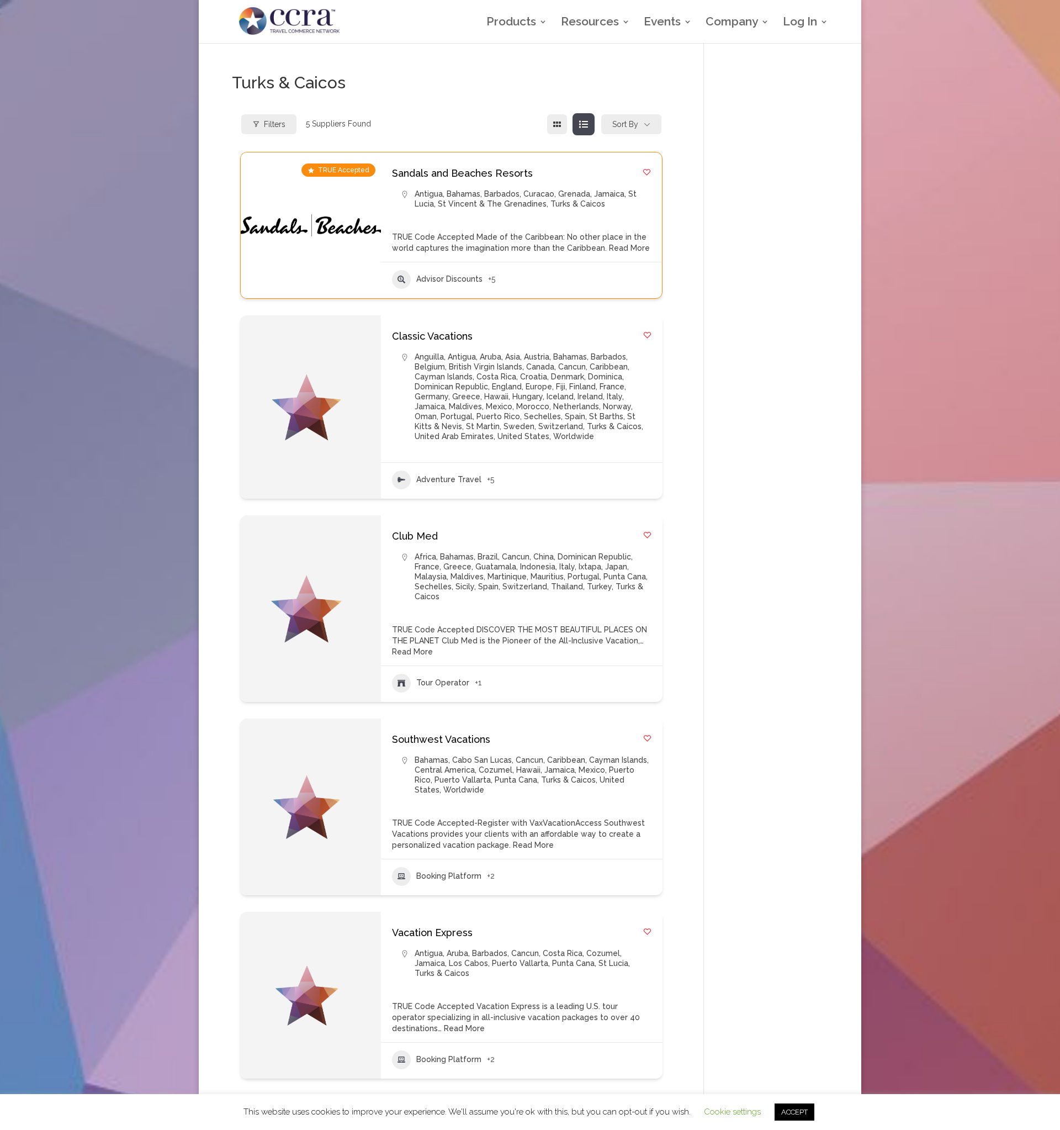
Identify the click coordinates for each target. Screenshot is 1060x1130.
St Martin (483, 426)
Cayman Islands (444, 376)
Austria (536, 356)
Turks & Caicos (577, 203)
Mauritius (547, 576)
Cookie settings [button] (732, 1112)
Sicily (464, 586)
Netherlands (576, 406)
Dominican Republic (451, 386)
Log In (800, 23)
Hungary (527, 396)
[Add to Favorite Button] (647, 172)
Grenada (574, 193)
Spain (575, 416)
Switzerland (560, 426)
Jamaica (609, 193)
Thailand (567, 586)
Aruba (490, 356)
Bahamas (463, 193)
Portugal (457, 416)
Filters (274, 124)
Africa (425, 556)
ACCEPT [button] (794, 1112)
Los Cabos (468, 963)
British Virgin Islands (485, 366)
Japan (616, 566)
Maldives (465, 406)
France (612, 386)
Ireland (590, 396)
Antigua (429, 193)
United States (523, 436)
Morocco (532, 406)
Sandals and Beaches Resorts (462, 173)
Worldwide (573, 436)
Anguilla (429, 356)
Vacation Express (432, 932)
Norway (617, 406)
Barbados (502, 193)
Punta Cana (624, 576)
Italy (614, 396)
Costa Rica (496, 376)
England (507, 386)
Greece (466, 396)
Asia (512, 356)
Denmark (567, 376)
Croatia (533, 376)
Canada (540, 366)
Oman (426, 416)
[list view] (584, 124)
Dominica (605, 376)
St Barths (606, 416)
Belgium (430, 366)
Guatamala (495, 566)
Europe (539, 386)
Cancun (572, 366)
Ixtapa (590, 566)
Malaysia (431, 576)
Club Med (415, 536)
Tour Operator (442, 682)
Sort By (625, 124)
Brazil (488, 556)
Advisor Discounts (449, 278)
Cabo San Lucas (482, 760)
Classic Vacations (432, 336)
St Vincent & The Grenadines (492, 203)
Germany (431, 396)
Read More (628, 248)
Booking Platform (448, 876)
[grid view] (557, 124)
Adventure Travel (448, 479)
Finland (582, 386)
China (543, 556)
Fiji (560, 386)
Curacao (538, 193)
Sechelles (542, 416)
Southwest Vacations (441, 739)
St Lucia (613, 963)
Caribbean (609, 366)
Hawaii (496, 396)
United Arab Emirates (454, 436)
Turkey (599, 586)
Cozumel (495, 769)
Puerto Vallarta (462, 779)
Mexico (499, 406)
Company (732, 23)
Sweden (519, 426)
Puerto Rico (498, 416)
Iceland (560, 396)
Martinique (507, 576)
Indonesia (537, 566)
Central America (445, 769)
